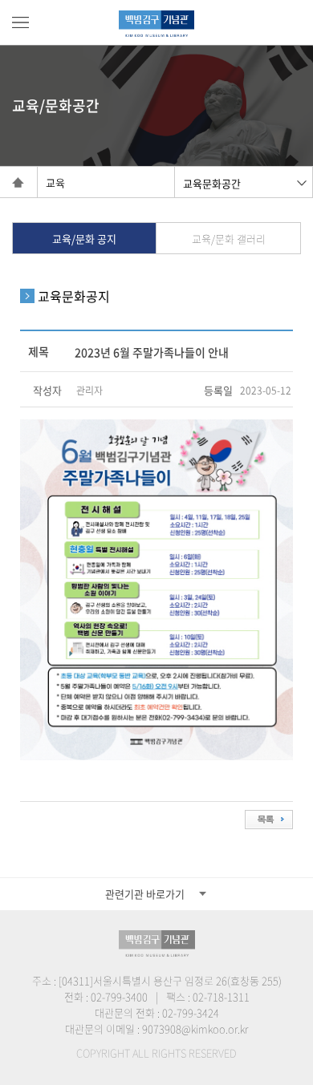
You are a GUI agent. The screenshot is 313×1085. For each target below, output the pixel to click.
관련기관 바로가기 (145, 893)
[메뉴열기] (20, 22)
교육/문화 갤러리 (229, 238)
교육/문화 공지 (84, 238)
